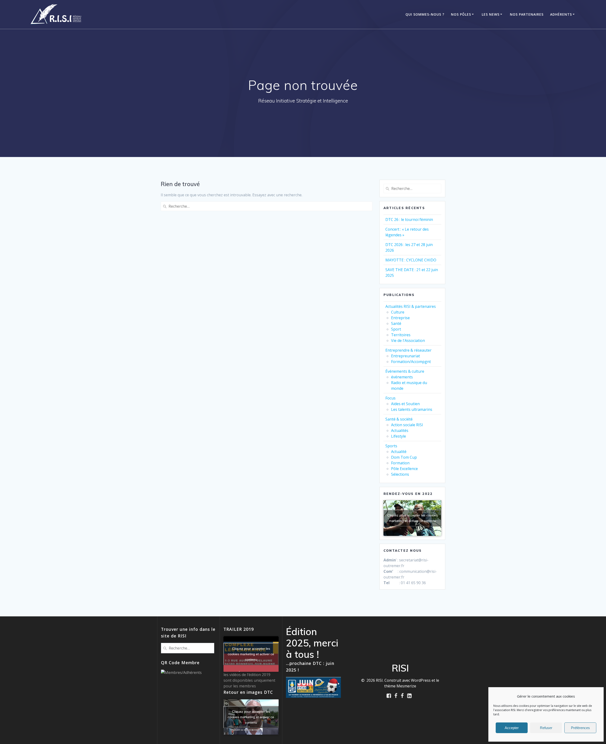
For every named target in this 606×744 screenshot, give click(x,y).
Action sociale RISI (407, 424)
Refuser (546, 728)
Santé (396, 323)
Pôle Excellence (404, 468)
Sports (391, 445)
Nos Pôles (461, 14)
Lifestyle (398, 436)
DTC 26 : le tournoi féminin (409, 219)
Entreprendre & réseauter (408, 350)
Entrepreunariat (405, 356)
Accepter (512, 728)
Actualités (399, 430)
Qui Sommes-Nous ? (424, 14)
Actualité (398, 451)
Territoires (400, 334)
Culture (397, 312)
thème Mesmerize (400, 686)
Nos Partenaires (527, 14)
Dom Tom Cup (404, 457)
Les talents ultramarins (411, 409)
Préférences (580, 728)
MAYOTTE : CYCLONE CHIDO (410, 260)
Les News (490, 14)
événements (402, 377)
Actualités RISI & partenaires (410, 306)
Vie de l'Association (408, 340)
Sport (396, 329)
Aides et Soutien (405, 403)
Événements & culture (404, 371)
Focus (390, 398)
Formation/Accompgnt (411, 361)
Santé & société (399, 419)
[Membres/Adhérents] (181, 672)
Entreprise (400, 317)
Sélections (400, 474)
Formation (400, 463)
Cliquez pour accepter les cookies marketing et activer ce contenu (412, 518)
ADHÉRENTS (561, 14)
